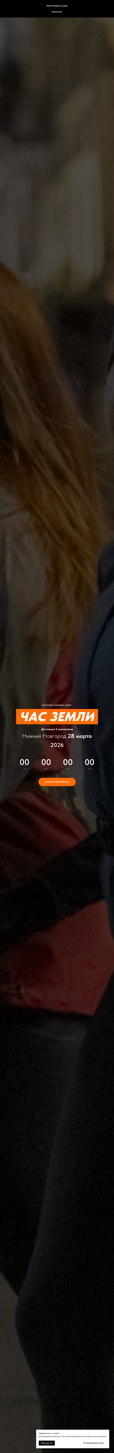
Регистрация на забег (57, 6)
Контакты (57, 12)
